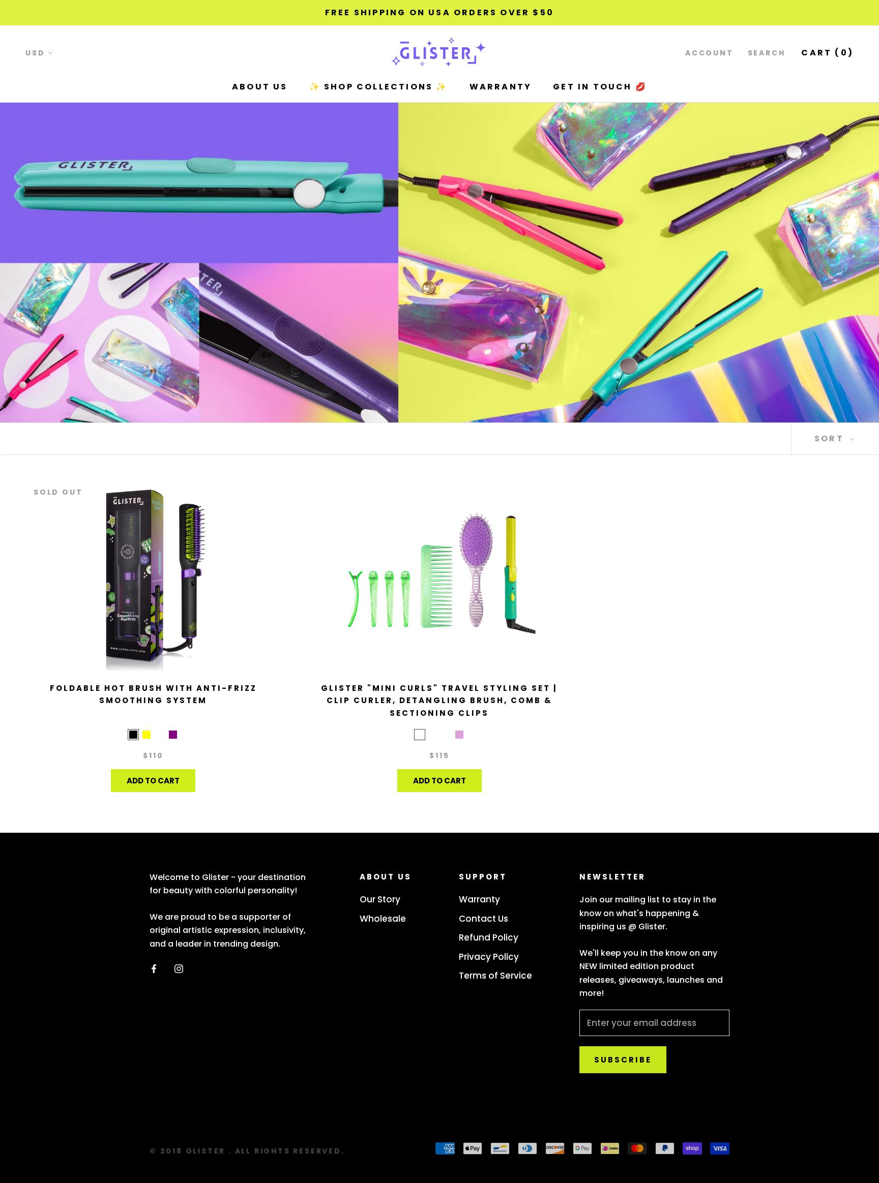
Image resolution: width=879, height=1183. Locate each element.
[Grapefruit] (433, 735)
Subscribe (623, 1059)
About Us (260, 87)
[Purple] (173, 735)
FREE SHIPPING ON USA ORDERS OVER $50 (439, 12)
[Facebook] (154, 968)
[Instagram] (178, 968)
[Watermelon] (446, 735)
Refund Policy (488, 937)
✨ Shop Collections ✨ (378, 87)
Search (766, 53)
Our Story (380, 899)
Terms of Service (495, 975)
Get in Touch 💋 (600, 87)
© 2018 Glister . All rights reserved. (247, 1151)
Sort (830, 438)
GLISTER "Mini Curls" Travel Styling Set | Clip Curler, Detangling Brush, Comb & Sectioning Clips (439, 701)
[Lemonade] (420, 735)
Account (709, 53)
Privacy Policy (489, 957)
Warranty (501, 87)
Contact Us (483, 919)
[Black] (133, 735)
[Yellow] (146, 735)
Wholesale (383, 919)
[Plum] (459, 735)
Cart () (827, 52)
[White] (160, 735)
